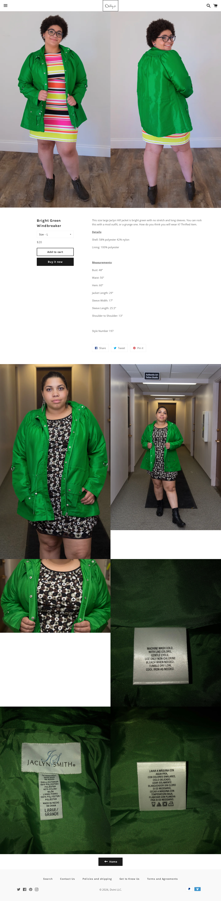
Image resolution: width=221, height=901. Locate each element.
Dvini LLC (115, 889)
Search (48, 878)
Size (41, 234)
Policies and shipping (97, 878)
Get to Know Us (129, 878)
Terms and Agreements (162, 878)
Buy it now (55, 261)
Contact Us (67, 878)
